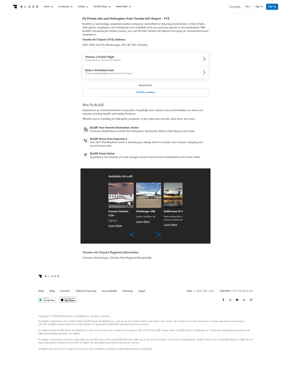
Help (41, 291)
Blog (52, 291)
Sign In (259, 7)
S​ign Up (272, 7)
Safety (81, 7)
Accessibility (109, 291)
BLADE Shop (101, 7)
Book (47, 7)
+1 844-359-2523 (204, 291)
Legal (141, 291)
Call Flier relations (145, 92)
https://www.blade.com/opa (53, 334)
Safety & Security (86, 291)
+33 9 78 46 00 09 (242, 291)
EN (247, 6)
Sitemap (127, 291)
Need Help (122, 7)
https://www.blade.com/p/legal (135, 349)
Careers (65, 291)
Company (64, 7)
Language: (235, 7)
